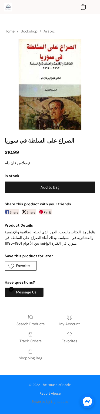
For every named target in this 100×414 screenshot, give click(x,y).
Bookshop (29, 31)
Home (10, 31)
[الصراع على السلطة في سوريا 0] (50, 84)
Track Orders (31, 341)
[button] (8, 7)
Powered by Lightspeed (50, 401)
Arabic (49, 31)
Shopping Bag (30, 358)
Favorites (69, 341)
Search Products (31, 323)
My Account (69, 323)
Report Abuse (50, 393)
